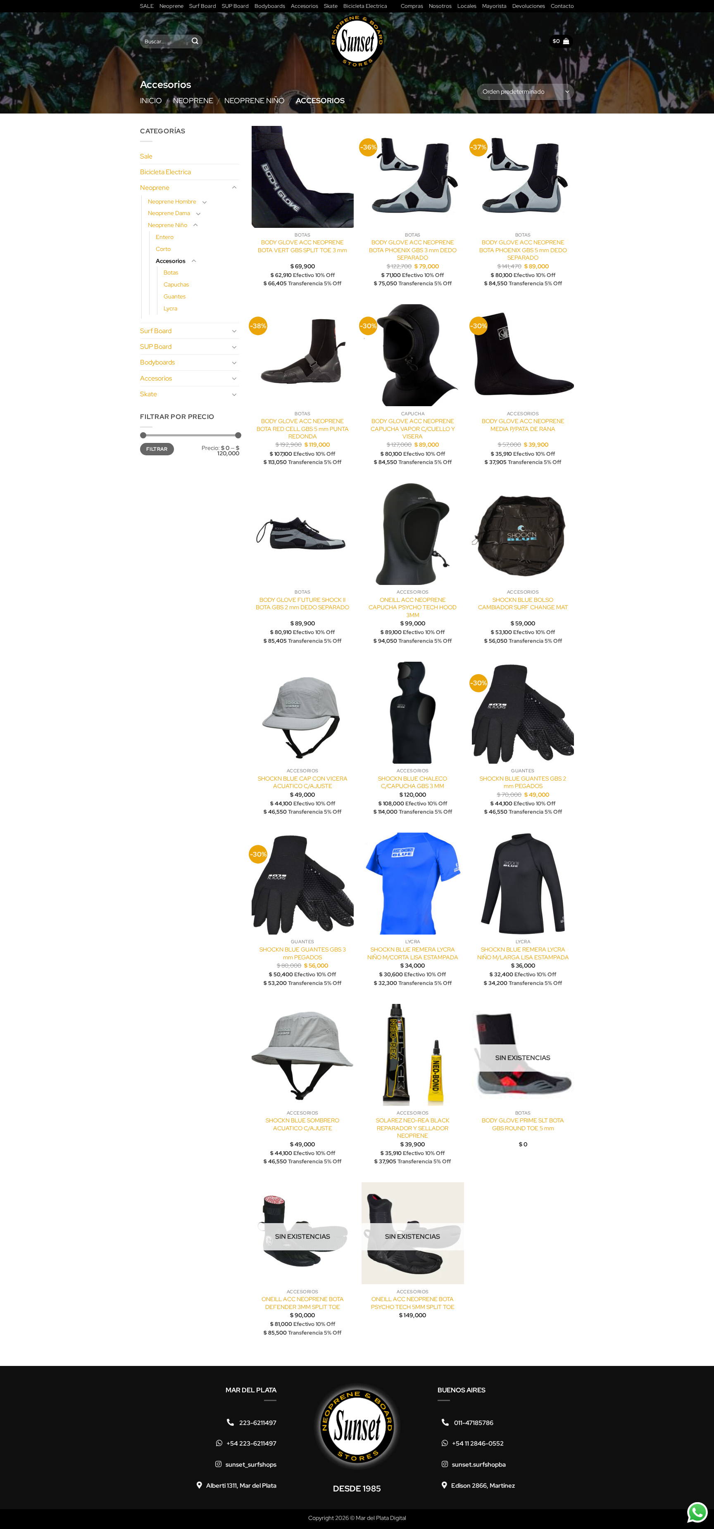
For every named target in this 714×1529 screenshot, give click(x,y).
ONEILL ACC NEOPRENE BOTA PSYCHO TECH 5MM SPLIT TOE (413, 1303)
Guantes (175, 296)
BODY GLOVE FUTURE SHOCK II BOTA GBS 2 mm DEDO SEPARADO (302, 603)
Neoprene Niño (254, 100)
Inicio (151, 100)
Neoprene (171, 5)
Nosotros (440, 5)
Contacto (562, 5)
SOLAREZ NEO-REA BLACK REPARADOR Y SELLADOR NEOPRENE (413, 1128)
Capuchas (176, 284)
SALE (147, 5)
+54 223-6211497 (251, 1443)
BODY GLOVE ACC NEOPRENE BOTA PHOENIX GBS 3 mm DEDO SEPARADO (413, 250)
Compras (412, 5)
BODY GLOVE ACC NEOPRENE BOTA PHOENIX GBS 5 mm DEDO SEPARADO (523, 250)
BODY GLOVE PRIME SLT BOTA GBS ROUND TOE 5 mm (523, 1124)
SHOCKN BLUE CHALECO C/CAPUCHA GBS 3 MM (412, 782)
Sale (146, 155)
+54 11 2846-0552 (478, 1443)
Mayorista (494, 5)
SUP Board (235, 5)
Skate (331, 5)
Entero (165, 237)
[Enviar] (195, 41)
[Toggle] (234, 188)
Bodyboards (270, 5)
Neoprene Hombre (172, 201)
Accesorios (304, 5)
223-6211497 (257, 1423)
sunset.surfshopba (479, 1464)
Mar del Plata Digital (381, 1518)
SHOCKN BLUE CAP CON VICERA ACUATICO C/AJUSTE (302, 782)
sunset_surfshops (251, 1464)
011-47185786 (473, 1423)
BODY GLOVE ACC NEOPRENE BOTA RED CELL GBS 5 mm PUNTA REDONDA (303, 428)
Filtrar (156, 448)
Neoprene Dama (169, 213)
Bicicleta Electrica (365, 5)
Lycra (170, 308)
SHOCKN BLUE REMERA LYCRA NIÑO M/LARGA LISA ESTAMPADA (523, 953)
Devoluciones (528, 5)
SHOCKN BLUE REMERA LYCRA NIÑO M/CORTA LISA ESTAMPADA (412, 953)
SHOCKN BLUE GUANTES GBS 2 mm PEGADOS (523, 782)
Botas (171, 272)
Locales (466, 5)
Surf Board (202, 5)
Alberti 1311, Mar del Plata (241, 1486)
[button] (561, 41)
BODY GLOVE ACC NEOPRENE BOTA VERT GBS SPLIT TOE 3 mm (302, 246)
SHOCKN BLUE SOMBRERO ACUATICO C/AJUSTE (302, 1124)
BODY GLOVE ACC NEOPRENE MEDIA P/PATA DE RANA (523, 425)
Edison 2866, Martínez (483, 1486)
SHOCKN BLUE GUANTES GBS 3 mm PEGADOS (302, 953)
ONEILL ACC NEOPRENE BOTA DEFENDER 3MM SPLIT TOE (303, 1303)
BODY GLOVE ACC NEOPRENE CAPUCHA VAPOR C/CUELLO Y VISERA (413, 428)
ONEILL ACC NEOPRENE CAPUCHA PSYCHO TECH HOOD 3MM (413, 607)
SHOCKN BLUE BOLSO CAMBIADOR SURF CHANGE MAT (523, 603)
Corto (163, 248)
